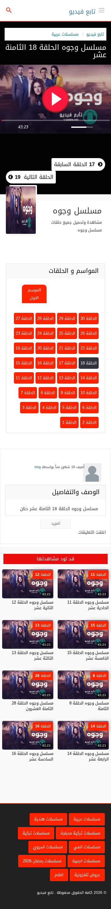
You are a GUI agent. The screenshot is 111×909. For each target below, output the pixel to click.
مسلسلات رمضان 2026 (42, 861)
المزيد (55, 523)
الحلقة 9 (68, 393)
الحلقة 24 (45, 333)
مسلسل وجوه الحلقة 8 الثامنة (89, 706)
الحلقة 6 (89, 407)
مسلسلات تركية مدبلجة (80, 833)
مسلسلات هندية (48, 819)
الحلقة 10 (88, 393)
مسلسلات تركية (36, 833)
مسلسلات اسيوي (48, 847)
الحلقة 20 (45, 348)
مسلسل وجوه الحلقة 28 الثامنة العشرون (32, 706)
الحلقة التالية (33, 177)
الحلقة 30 (88, 318)
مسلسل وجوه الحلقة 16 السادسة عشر (32, 756)
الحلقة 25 (67, 333)
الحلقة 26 (88, 333)
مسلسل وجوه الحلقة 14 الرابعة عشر (88, 756)
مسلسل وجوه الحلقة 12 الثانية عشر (32, 605)
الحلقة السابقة (74, 164)
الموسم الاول (34, 294)
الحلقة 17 (67, 363)
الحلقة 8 (48, 393)
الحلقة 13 (67, 378)
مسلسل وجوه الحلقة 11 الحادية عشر (88, 605)
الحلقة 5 (69, 407)
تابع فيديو (82, 11)
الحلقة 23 (24, 333)
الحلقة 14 (88, 378)
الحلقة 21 (67, 348)
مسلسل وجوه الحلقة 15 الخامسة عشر (88, 655)
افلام (59, 875)
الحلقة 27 (24, 318)
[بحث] (9, 11)
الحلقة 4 (49, 407)
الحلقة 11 (24, 378)
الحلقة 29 (67, 318)
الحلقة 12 (45, 378)
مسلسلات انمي (86, 847)
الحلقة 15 (24, 363)
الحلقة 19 (24, 348)
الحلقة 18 (88, 363)
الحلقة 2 (89, 422)
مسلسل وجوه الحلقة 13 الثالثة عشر (32, 655)
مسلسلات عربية (64, 34)
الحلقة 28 (45, 318)
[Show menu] (101, 9)
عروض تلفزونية (87, 875)
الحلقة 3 (29, 407)
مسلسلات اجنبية (86, 861)
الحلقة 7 (28, 393)
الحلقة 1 (69, 422)
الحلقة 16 (45, 363)
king (38, 467)
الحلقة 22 (88, 348)
